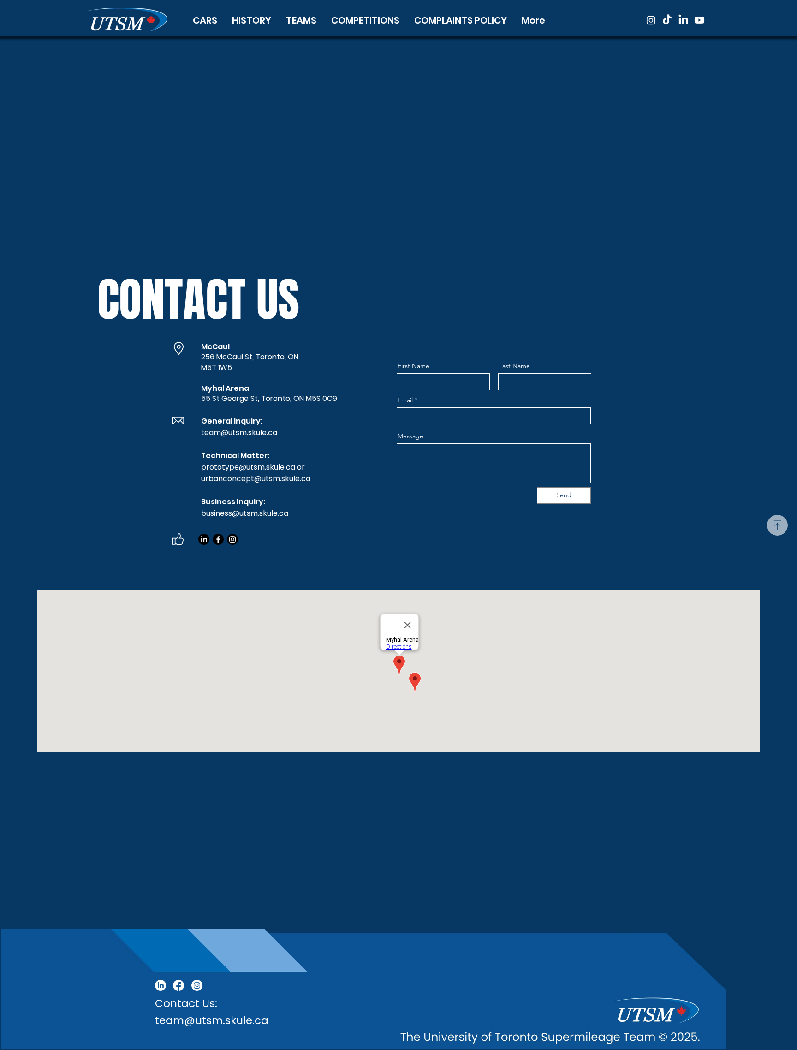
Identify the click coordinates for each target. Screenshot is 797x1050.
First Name (413, 366)
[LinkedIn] (683, 20)
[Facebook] (218, 539)
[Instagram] (651, 20)
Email (405, 400)
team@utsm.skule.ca (239, 432)
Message (410, 436)
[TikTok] (667, 20)
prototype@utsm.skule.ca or (254, 467)
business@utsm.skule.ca (244, 513)
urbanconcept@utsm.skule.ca (255, 478)
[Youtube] (699, 20)
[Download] (777, 525)
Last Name (514, 366)
